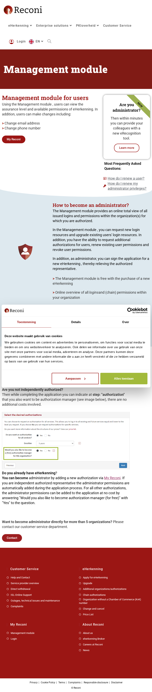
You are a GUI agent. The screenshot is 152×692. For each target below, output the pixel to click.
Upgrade (87, 583)
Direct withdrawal (20, 588)
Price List (88, 614)
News (86, 650)
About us (88, 633)
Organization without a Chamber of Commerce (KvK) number (110, 601)
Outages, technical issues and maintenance (35, 600)
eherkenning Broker (94, 638)
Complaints (17, 606)
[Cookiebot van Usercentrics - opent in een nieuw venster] (130, 311)
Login (14, 638)
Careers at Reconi (93, 644)
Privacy (34, 682)
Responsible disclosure (96, 682)
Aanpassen (73, 378)
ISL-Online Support (21, 594)
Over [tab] (125, 322)
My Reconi (112, 478)
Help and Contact (20, 577)
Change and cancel (93, 608)
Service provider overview (25, 583)
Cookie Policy (48, 682)
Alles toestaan (124, 378)
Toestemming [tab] (26, 322)
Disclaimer (117, 682)
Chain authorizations (94, 594)
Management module (22, 633)
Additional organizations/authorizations (104, 588)
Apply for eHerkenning (95, 577)
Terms (61, 682)
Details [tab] (76, 322)
